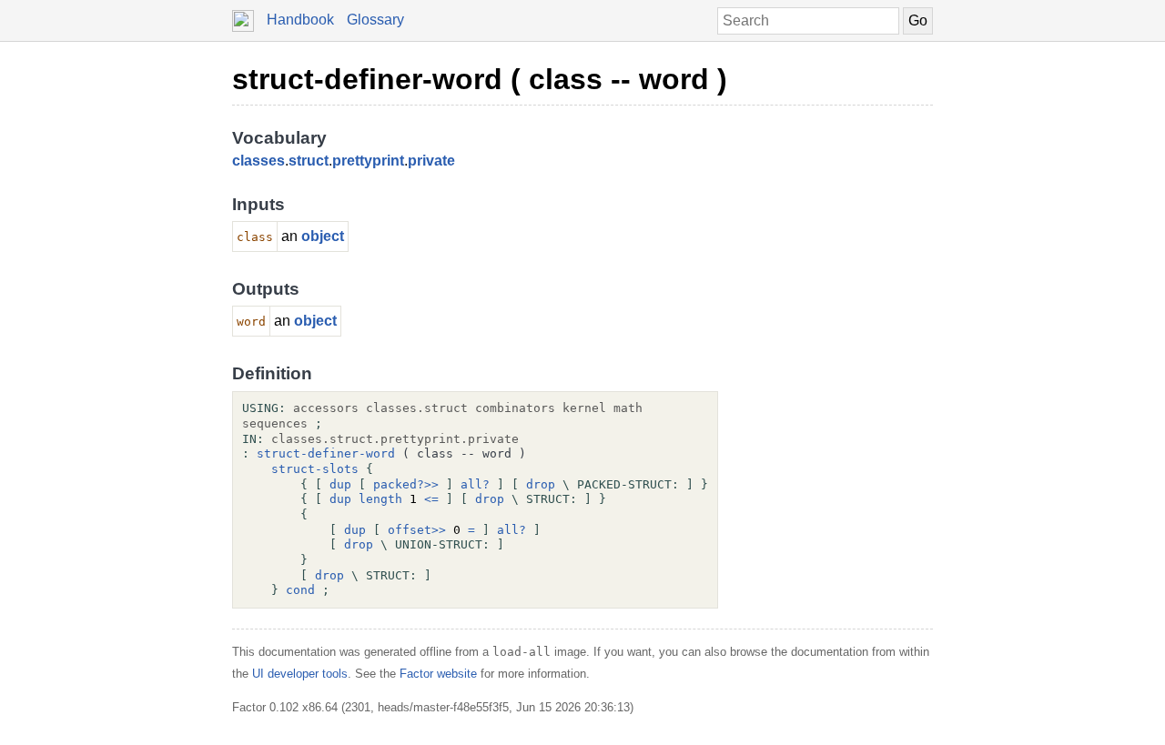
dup (340, 484)
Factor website (438, 673)
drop (540, 484)
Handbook (300, 19)
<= (431, 499)
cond (300, 590)
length (380, 499)
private (431, 160)
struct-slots (315, 469)
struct (309, 160)
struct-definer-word (326, 453)
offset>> (417, 530)
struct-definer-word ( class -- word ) (479, 79)
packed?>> (406, 484)
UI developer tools (300, 673)
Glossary (375, 19)
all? (475, 484)
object (322, 236)
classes (258, 160)
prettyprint (368, 160)
